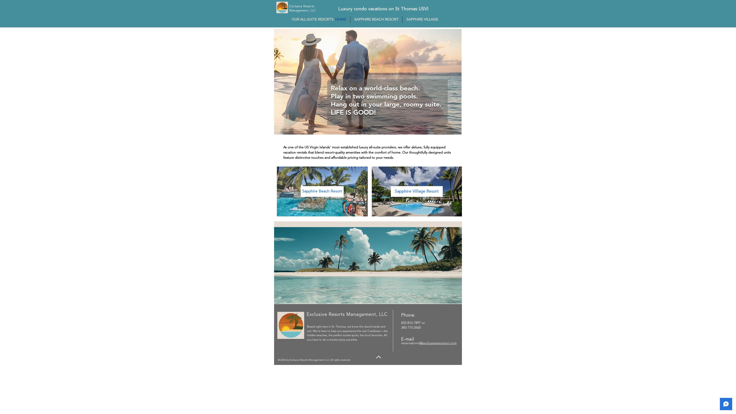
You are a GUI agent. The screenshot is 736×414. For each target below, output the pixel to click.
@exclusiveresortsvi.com (438, 343)
